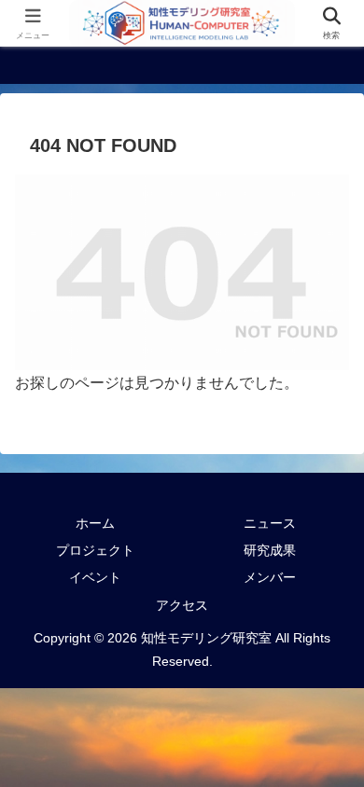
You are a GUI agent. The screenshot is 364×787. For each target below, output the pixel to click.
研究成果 (270, 550)
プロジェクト (95, 550)
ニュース (270, 523)
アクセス (182, 605)
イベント (95, 577)
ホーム (95, 523)
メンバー (270, 577)
